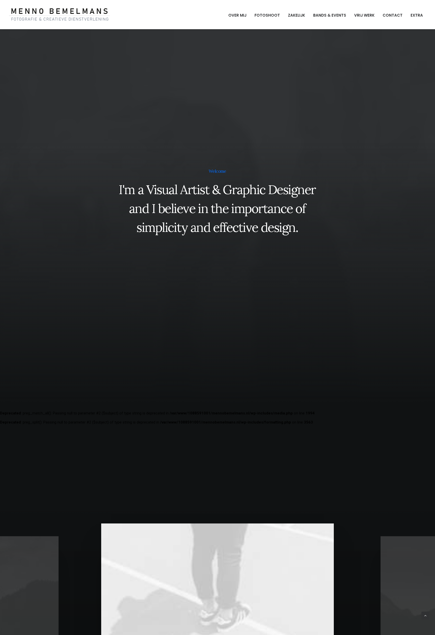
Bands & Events (329, 15)
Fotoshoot (267, 15)
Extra (417, 15)
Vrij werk (364, 15)
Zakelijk (296, 15)
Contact (393, 15)
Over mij (237, 15)
